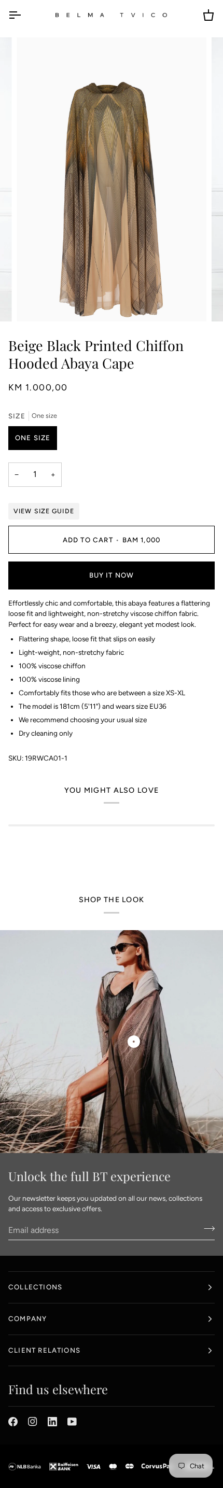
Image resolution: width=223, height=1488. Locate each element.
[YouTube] (72, 1421)
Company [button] (27, 1318)
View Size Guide (43, 511)
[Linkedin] (52, 1421)
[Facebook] (13, 1421)
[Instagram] (32, 1421)
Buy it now (111, 575)
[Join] (206, 1228)
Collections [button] (35, 1287)
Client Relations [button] (44, 1350)
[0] (134, 1041)
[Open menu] (23, 15)
